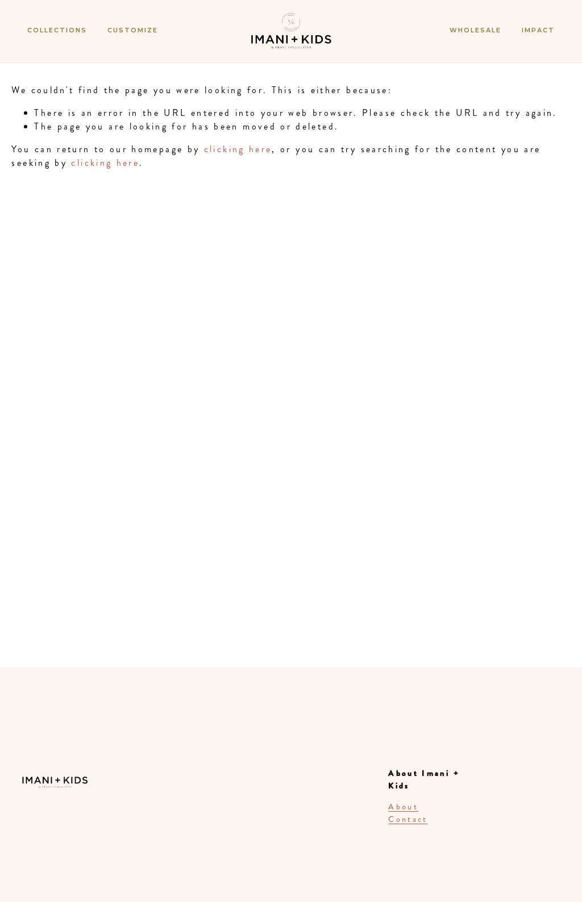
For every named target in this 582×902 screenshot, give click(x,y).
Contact (408, 819)
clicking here (238, 149)
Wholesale (475, 30)
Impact (538, 30)
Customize (132, 30)
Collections (57, 30)
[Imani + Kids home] (291, 42)
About (403, 806)
